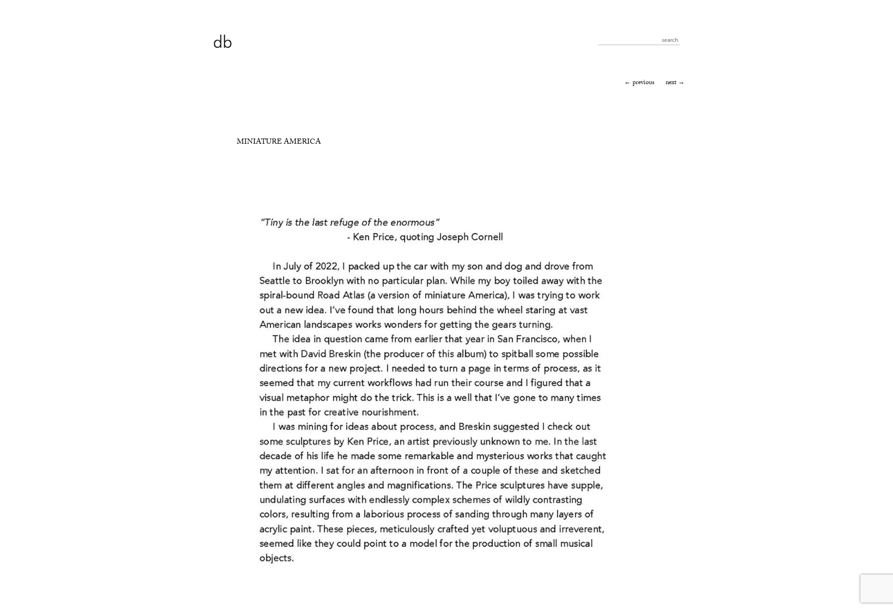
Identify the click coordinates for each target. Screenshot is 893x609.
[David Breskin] (222, 41)
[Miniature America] (434, 576)
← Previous (639, 83)
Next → (675, 83)
